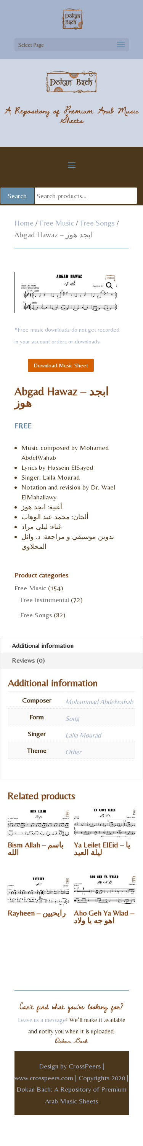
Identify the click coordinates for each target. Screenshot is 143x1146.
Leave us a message (42, 1020)
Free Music (57, 222)
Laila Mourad (83, 735)
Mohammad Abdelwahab (99, 702)
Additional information (43, 645)
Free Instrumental (44, 600)
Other (73, 752)
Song (72, 718)
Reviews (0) (28, 660)
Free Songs (97, 222)
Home (24, 222)
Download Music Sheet (61, 365)
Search (17, 196)
